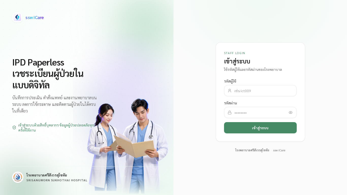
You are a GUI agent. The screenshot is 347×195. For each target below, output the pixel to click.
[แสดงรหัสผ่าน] (290, 112)
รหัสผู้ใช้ (230, 81)
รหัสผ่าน (230, 103)
